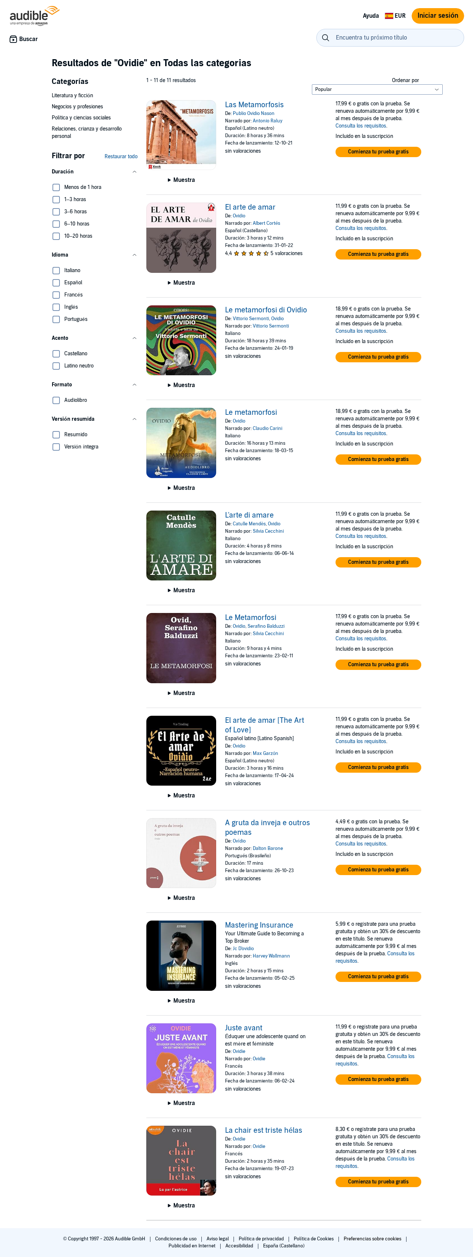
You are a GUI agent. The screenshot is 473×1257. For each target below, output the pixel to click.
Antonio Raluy (267, 121)
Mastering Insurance (259, 925)
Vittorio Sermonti (251, 319)
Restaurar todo (121, 156)
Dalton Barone (268, 848)
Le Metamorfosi (250, 617)
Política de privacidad (262, 1239)
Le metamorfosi (251, 412)
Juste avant (243, 1028)
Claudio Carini (267, 428)
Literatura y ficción (72, 95)
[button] (94, 172)
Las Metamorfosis (254, 105)
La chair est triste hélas (263, 1130)
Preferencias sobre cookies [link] (372, 1239)
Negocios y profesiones (77, 107)
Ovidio (239, 216)
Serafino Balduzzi (266, 626)
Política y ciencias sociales (81, 118)
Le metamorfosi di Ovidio (266, 310)
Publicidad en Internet (193, 1246)
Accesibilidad (239, 1246)
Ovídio (239, 841)
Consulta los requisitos (361, 126)
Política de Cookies (314, 1239)
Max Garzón (265, 753)
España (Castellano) (283, 1246)
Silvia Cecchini (268, 531)
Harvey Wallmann (271, 956)
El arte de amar (250, 207)
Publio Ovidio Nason (254, 113)
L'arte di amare (249, 515)
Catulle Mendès (249, 524)
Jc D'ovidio (243, 949)
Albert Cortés (266, 223)
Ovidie (239, 1051)
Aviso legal (218, 1239)
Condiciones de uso (176, 1239)
